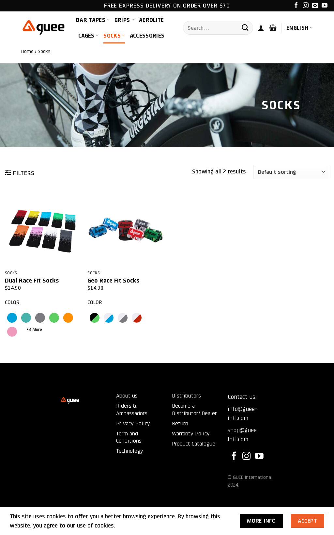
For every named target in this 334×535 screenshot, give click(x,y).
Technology (129, 451)
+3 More (34, 329)
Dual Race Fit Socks (32, 280)
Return (180, 423)
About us (127, 396)
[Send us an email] (315, 6)
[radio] (12, 317)
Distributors (186, 396)
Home (27, 51)
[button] (261, 28)
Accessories (147, 35)
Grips (122, 20)
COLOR (12, 302)
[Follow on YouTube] (324, 6)
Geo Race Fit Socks (113, 280)
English (297, 27)
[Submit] (245, 28)
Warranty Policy (191, 433)
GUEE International (252, 477)
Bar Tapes (90, 20)
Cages (86, 35)
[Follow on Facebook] (296, 6)
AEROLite (151, 20)
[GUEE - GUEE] (43, 28)
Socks (112, 35)
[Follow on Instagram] (306, 6)
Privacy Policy (133, 423)
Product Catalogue (193, 444)
